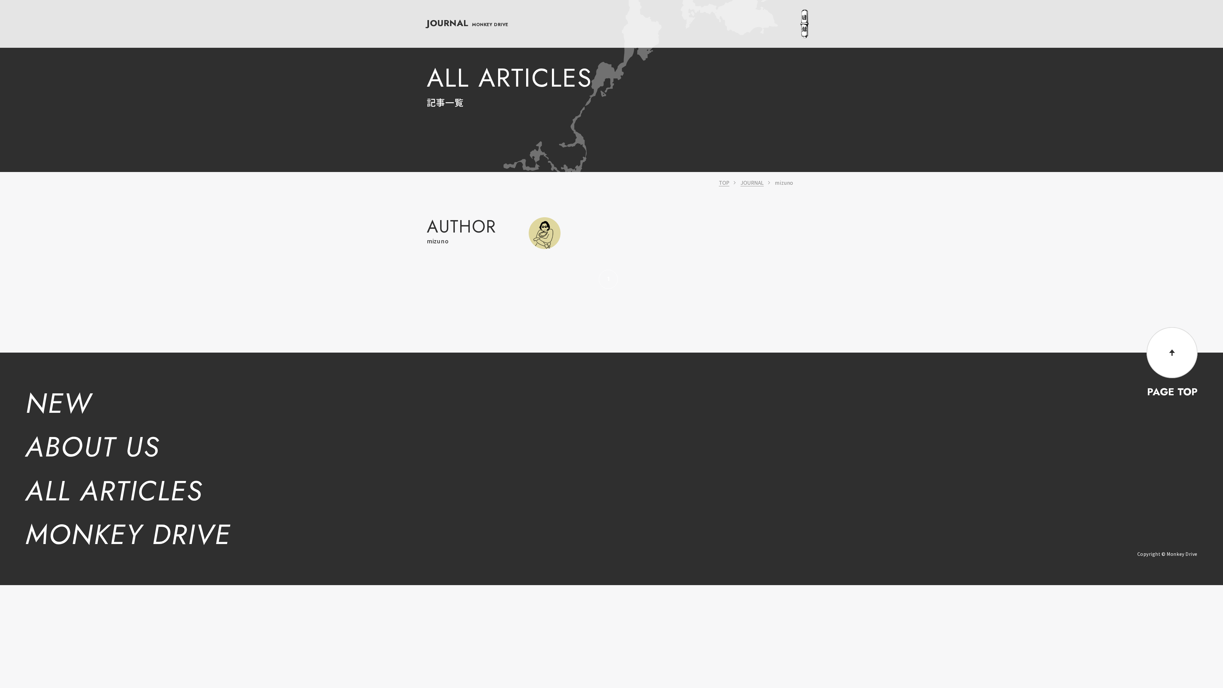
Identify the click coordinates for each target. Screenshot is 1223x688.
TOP (724, 182)
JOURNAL (467, 23)
